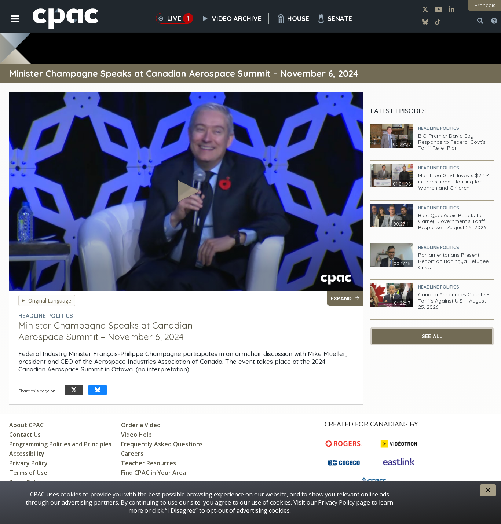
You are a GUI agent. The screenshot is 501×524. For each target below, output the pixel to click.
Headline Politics (438, 128)
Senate (340, 18)
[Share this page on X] (74, 390)
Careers (132, 454)
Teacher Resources (148, 463)
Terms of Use (28, 473)
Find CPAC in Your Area (153, 473)
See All (432, 336)
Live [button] (178, 18)
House (298, 18)
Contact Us (25, 434)
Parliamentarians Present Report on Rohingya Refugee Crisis (453, 261)
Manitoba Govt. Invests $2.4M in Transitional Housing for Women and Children (453, 181)
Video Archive (237, 18)
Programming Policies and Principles (60, 444)
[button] (10, 24)
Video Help (136, 434)
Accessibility (26, 454)
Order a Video (141, 425)
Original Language (49, 300)
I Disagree (181, 510)
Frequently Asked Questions (162, 444)
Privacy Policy (28, 463)
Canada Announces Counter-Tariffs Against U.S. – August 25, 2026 (453, 301)
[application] (186, 191)
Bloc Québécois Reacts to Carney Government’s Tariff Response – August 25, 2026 (452, 221)
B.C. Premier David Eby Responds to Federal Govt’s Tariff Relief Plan (452, 142)
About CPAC (26, 425)
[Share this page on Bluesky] (97, 390)
